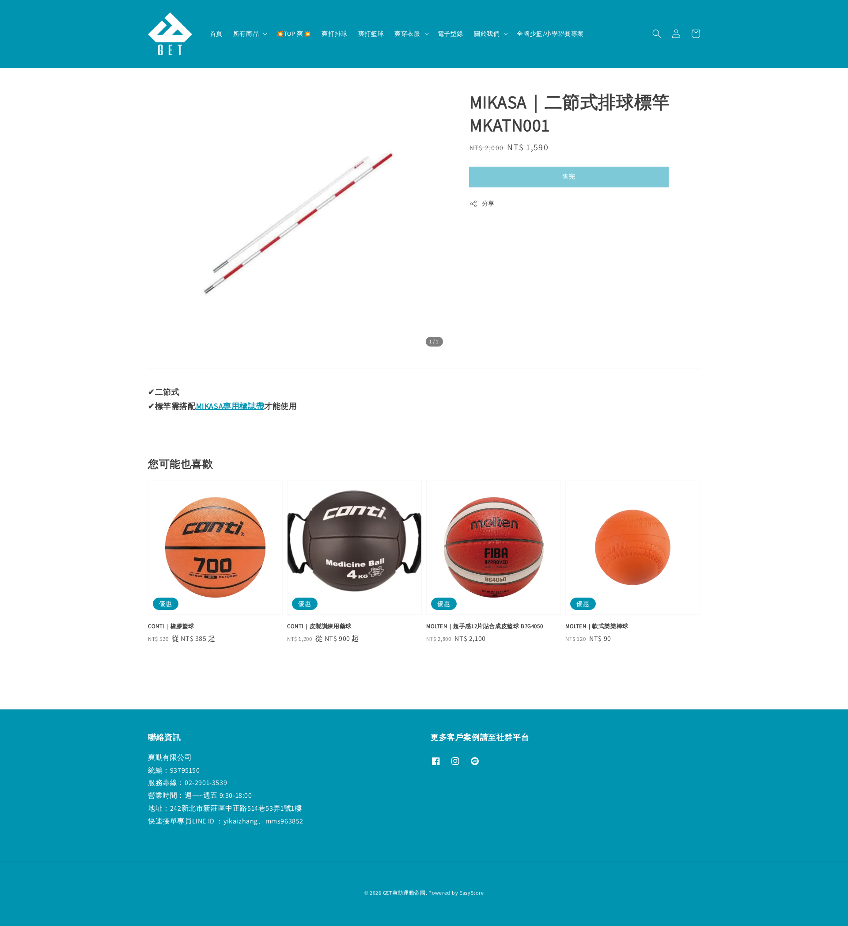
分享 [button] (488, 203)
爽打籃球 (371, 34)
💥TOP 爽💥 (293, 34)
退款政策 (424, 908)
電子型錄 (450, 34)
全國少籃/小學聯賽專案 (550, 34)
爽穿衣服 (407, 34)
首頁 (216, 34)
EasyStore (471, 892)
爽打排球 (334, 34)
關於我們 (487, 34)
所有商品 (246, 34)
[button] (656, 33)
